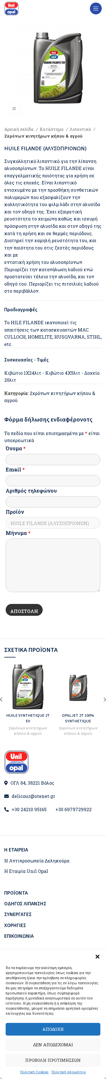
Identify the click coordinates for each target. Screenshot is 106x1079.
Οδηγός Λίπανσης (25, 903)
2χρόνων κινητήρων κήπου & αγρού (43, 136)
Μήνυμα (18, 533)
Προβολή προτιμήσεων (53, 1060)
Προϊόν (15, 512)
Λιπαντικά (81, 129)
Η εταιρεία (16, 849)
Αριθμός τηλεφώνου (31, 490)
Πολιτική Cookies (34, 1072)
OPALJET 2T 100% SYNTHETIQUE (78, 718)
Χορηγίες (15, 925)
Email (15, 469)
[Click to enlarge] (14, 108)
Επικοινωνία (19, 936)
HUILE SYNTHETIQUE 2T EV (28, 718)
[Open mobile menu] (96, 8)
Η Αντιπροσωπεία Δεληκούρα (36, 861)
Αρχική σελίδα (19, 129)
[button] (97, 956)
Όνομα (15, 448)
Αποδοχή (53, 1029)
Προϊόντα (16, 893)
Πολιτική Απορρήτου (68, 1072)
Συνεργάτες (18, 914)
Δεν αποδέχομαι (53, 1044)
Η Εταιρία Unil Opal (26, 871)
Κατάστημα (52, 129)
